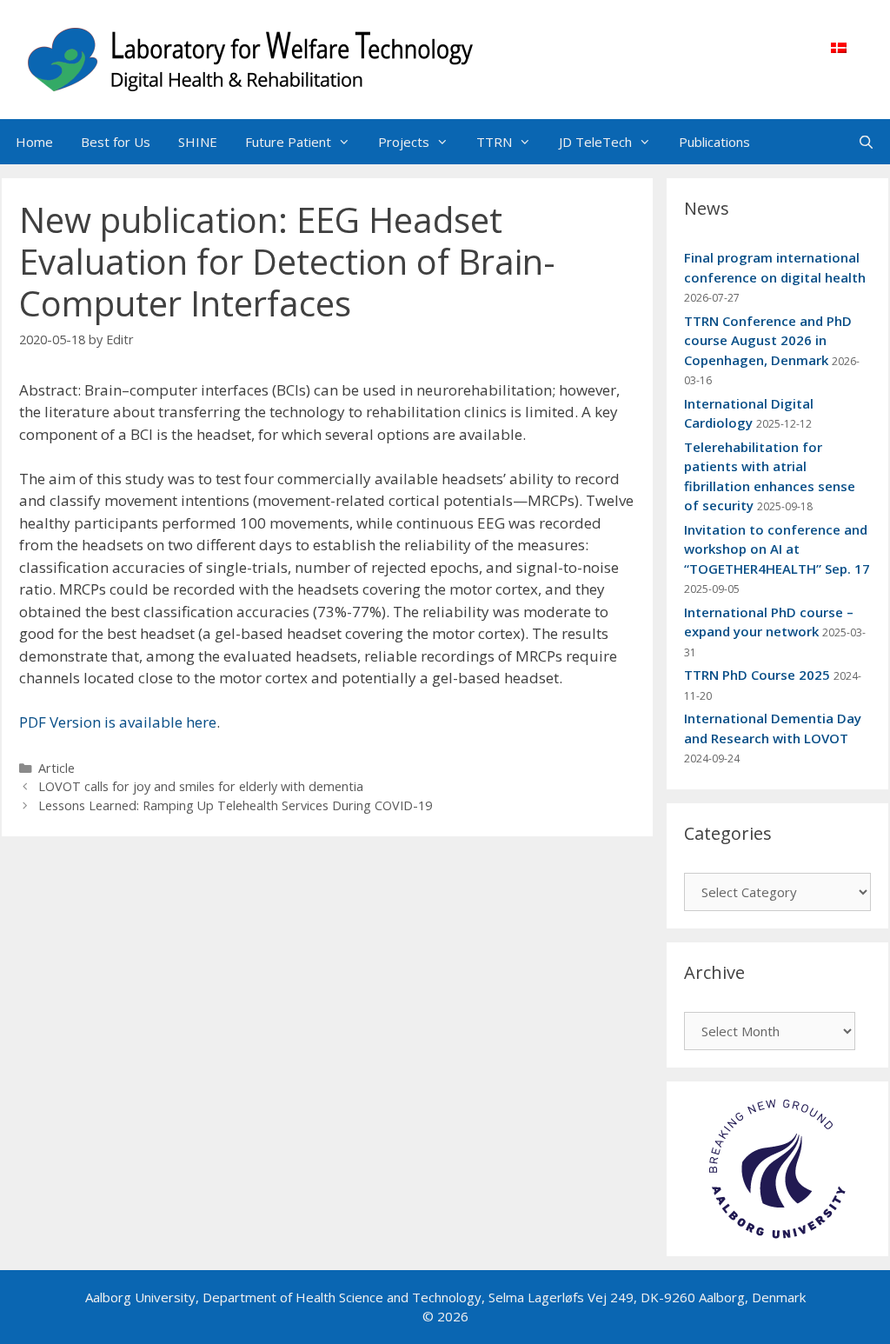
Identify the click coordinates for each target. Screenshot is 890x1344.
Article (56, 768)
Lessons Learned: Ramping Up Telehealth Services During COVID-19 (235, 805)
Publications (714, 141)
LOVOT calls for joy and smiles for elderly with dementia (200, 786)
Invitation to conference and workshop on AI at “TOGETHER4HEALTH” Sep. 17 (777, 549)
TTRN (494, 141)
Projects (403, 141)
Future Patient (288, 141)
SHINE (197, 141)
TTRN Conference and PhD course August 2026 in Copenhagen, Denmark (768, 340)
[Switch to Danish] (838, 47)
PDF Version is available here (117, 722)
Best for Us (115, 141)
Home (34, 141)
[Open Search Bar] (866, 141)
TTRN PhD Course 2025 (757, 674)
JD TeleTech (595, 141)
